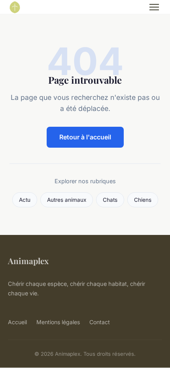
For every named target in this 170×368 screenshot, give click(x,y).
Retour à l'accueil (85, 137)
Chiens (142, 200)
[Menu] (154, 7)
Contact (99, 322)
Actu (24, 200)
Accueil (17, 322)
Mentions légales (58, 322)
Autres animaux (66, 200)
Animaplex (28, 260)
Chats (110, 200)
